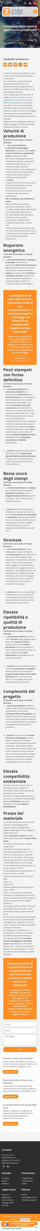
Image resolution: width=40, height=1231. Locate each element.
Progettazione (27, 1178)
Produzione (28, 1173)
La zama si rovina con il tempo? (18, 1058)
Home (4, 40)
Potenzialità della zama (16, 40)
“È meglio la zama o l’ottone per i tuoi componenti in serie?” (18, 97)
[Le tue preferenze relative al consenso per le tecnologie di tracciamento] (36, 1227)
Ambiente (5, 1183)
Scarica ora (20, 358)
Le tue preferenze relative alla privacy (22, 1224)
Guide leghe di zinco (29, 1197)
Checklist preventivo (29, 1200)
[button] (35, 12)
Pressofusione (27, 1181)
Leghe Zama (9, 1189)
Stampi (24, 1183)
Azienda (6, 1173)
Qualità (4, 1181)
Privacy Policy (25, 1219)
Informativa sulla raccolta (11, 1228)
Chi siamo (5, 1178)
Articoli (24, 1195)
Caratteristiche (7, 1200)
